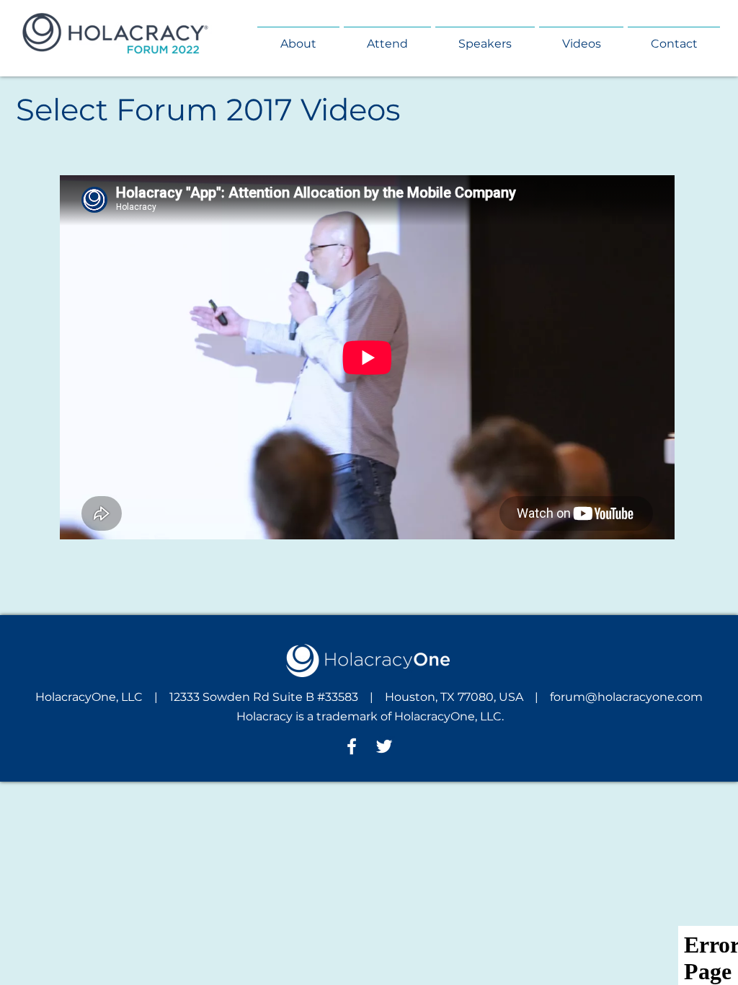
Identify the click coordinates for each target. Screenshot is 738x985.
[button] (298, 37)
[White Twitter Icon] (384, 746)
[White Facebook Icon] (352, 746)
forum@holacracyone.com (626, 697)
